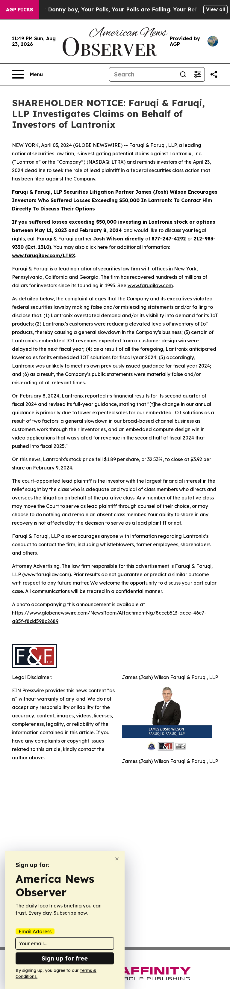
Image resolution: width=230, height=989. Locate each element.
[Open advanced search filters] (197, 74)
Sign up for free (65, 958)
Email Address (35, 931)
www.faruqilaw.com (150, 285)
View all (215, 9)
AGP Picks (19, 10)
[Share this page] (214, 74)
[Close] (117, 859)
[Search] (183, 74)
